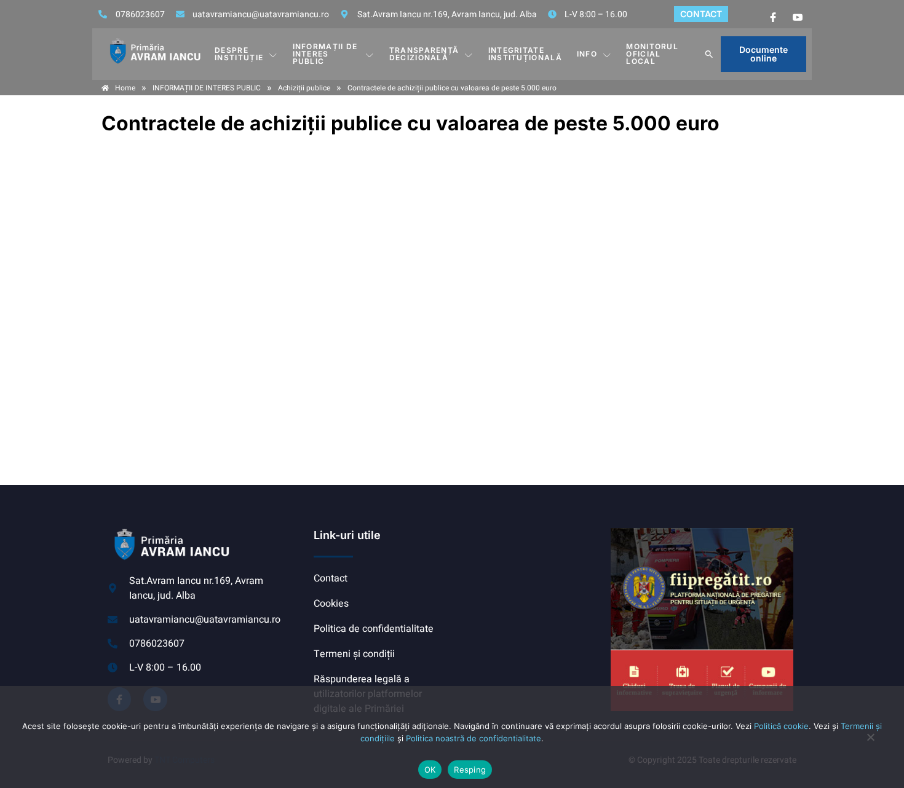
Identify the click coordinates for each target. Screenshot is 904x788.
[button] (709, 54)
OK (430, 769)
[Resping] (870, 743)
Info (587, 53)
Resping (470, 769)
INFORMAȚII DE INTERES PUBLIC (325, 54)
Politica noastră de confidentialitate (473, 738)
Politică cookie (781, 726)
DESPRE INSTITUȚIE (239, 53)
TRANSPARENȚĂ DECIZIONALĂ (424, 53)
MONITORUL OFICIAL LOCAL (652, 54)
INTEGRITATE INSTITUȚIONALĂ (525, 53)
